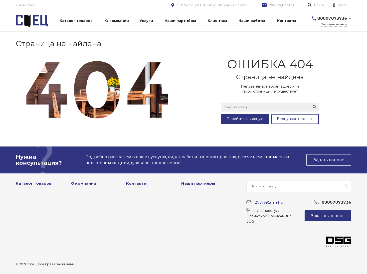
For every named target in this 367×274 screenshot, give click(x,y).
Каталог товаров (33, 183)
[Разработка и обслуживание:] (338, 239)
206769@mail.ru (281, 5)
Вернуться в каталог (295, 119)
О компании (25, 5)
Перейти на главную (244, 119)
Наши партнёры (198, 183)
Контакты (136, 183)
